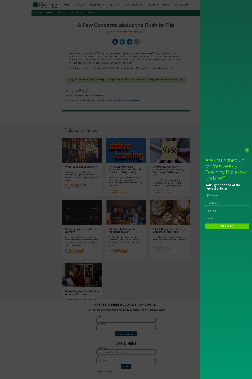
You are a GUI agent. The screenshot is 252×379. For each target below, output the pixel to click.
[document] (126, 189)
